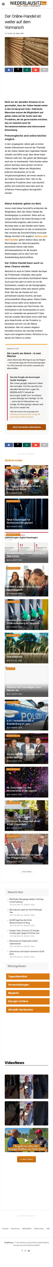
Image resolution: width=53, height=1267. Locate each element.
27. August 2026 (15, 795)
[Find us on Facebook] (22, 1250)
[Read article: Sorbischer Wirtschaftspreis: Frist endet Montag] (26, 748)
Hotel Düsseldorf (33, 1245)
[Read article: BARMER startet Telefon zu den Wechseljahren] (26, 581)
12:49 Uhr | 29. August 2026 (23, 957)
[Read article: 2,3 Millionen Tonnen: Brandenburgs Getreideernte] (26, 648)
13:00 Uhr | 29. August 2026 (23, 946)
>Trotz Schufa (19, 1243)
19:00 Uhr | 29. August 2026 (23, 905)
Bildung (10, 669)
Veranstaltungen (18, 984)
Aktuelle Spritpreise (20, 1009)
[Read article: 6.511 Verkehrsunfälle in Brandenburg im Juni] (26, 715)
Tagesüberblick (17, 976)
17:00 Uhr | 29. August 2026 (23, 915)
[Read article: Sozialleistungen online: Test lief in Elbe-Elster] (26, 547)
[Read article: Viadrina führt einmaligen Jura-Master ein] (26, 681)
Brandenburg (13, 468)
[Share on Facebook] (9, 70)
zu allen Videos (26, 1159)
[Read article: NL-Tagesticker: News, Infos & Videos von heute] (26, 480)
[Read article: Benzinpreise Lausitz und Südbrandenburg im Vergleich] (26, 614)
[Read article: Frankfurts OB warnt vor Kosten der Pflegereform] (26, 849)
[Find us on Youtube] (29, 1250)
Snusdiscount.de (19, 1245)
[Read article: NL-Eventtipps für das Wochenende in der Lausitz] (26, 782)
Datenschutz (39, 1229)
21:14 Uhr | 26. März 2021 (14, 33)
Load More (26, 872)
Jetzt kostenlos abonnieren (26, 427)
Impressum (15, 1229)
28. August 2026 (15, 728)
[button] (26, 1087)
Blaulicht (13, 993)
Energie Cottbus (18, 1001)
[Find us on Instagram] (25, 1250)
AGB (48, 1229)
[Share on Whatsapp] (27, 70)
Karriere (5, 1229)
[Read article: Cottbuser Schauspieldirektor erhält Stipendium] (26, 815)
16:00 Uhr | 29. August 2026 (23, 926)
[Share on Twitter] (18, 70)
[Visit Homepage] (28, 4)
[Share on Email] (36, 70)
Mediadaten (27, 1229)
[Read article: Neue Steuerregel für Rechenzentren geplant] (26, 514)
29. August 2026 (15, 493)
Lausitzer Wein (31, 1243)
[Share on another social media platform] (44, 70)
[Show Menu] (3, 4)
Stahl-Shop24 (43, 1243)
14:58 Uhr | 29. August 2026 (23, 936)
